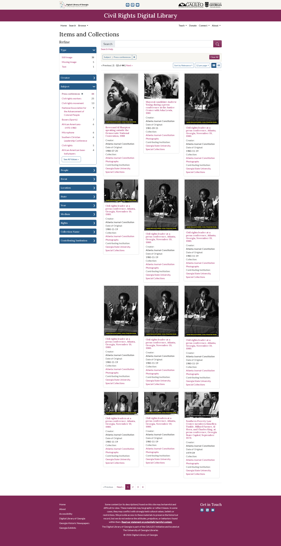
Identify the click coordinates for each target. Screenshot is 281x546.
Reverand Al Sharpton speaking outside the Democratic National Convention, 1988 (118, 131)
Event (64, 178)
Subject (65, 86)
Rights (64, 222)
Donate (193, 25)
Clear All (214, 57)
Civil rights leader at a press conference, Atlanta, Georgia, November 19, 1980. (201, 132)
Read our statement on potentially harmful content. (146, 522)
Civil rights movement (73, 103)
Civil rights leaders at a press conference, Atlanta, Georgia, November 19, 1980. (121, 422)
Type (63, 50)
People (64, 170)
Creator (65, 77)
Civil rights (67, 145)
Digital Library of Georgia (72, 518)
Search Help (107, 49)
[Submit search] (217, 43)
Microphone (68, 132)
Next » (129, 65)
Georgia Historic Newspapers (74, 523)
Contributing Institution (74, 240)
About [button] (215, 25)
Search (72, 25)
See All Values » (72, 159)
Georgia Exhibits (67, 527)
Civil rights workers (71, 98)
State (64, 196)
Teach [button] (182, 25)
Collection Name (70, 231)
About (62, 509)
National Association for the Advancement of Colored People (74, 111)
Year (63, 205)
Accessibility (65, 513)
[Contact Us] (137, 5)
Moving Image (69, 62)
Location (66, 187)
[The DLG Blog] (132, 5)
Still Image (67, 57)
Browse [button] (82, 25)
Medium (65, 214)
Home (63, 25)
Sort (182, 65)
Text (64, 66)
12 (201, 65)
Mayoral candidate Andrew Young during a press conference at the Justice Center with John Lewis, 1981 (161, 107)
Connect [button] (203, 25)
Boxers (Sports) (69, 119)
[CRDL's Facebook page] (127, 5)
